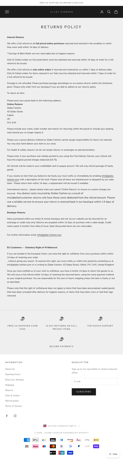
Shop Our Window (14, 379)
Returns (9, 390)
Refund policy (12, 400)
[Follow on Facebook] (6, 415)
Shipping (9, 385)
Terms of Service (13, 406)
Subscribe (83, 391)
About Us (10, 369)
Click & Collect (12, 395)
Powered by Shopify (76, 433)
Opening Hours (12, 374)
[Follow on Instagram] (15, 415)
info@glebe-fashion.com (49, 234)
